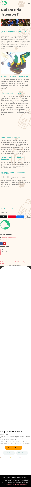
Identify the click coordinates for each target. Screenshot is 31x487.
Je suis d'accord (8, 484)
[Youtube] (4, 243)
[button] (3, 22)
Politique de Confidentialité (20, 484)
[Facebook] (1, 243)
